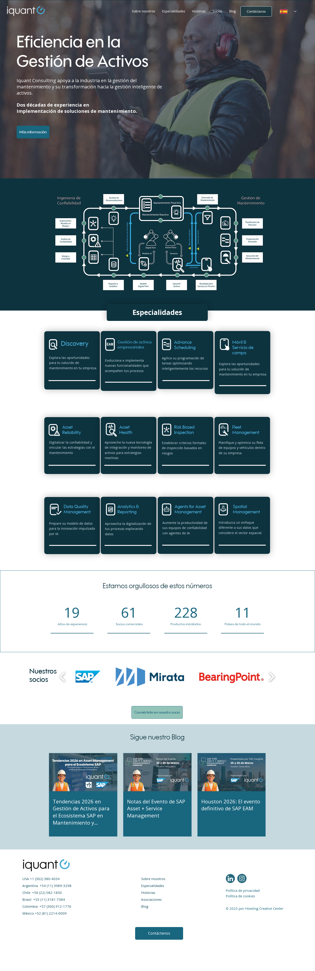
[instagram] (242, 878)
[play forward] (271, 677)
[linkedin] (230, 878)
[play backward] (62, 677)
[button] (174, 11)
